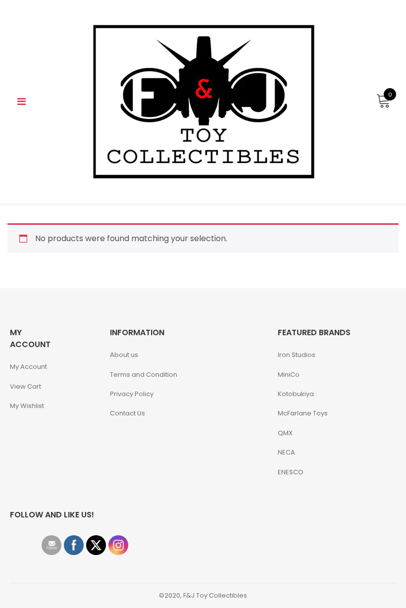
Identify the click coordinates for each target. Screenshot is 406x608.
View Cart (25, 386)
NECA (286, 452)
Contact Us (127, 413)
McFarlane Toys (303, 413)
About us (124, 354)
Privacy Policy (131, 394)
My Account (28, 366)
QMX (285, 433)
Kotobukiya (296, 394)
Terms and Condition (143, 374)
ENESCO (291, 472)
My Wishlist (27, 405)
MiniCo (289, 374)
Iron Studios (296, 354)
